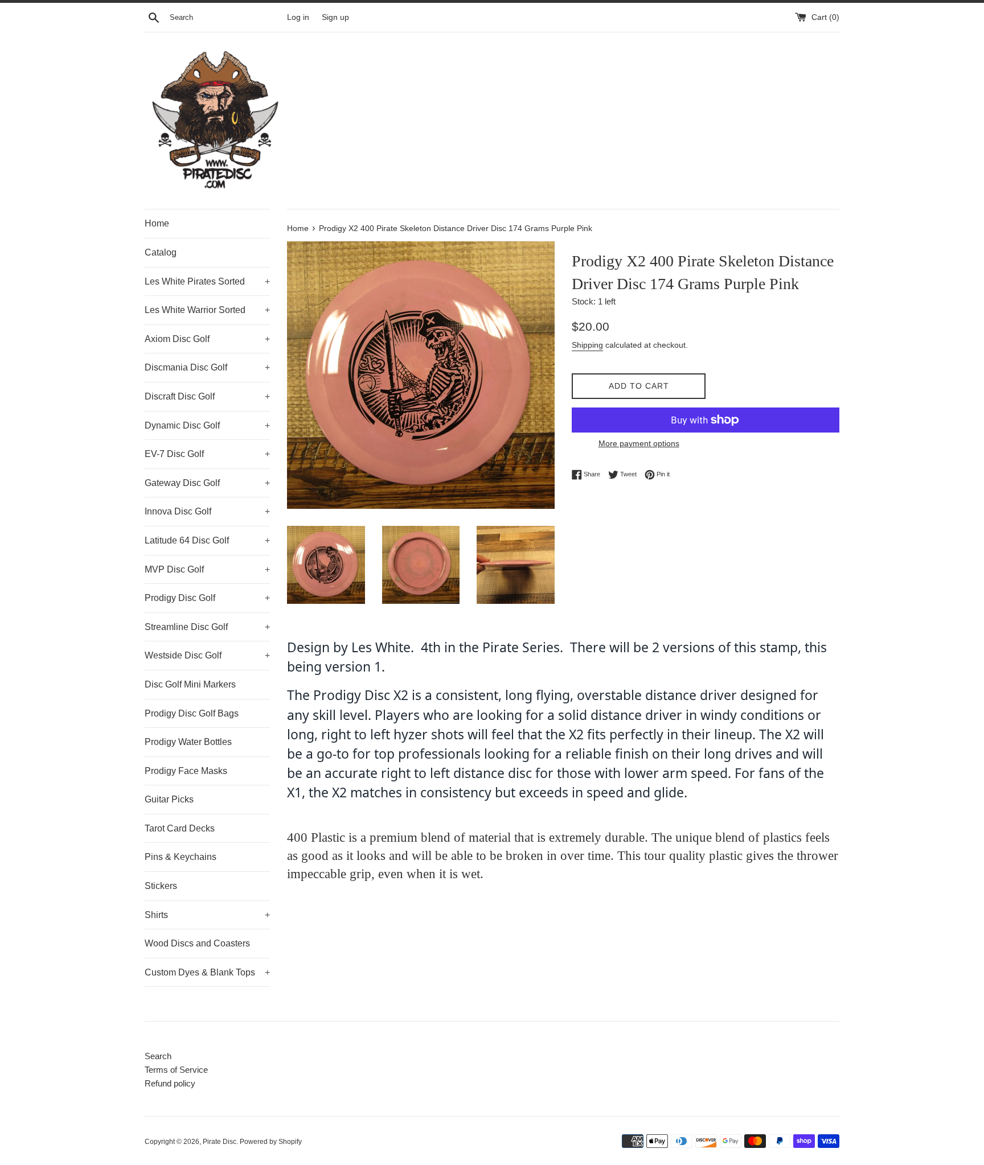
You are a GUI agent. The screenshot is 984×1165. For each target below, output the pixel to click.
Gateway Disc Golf (207, 483)
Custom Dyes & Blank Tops (207, 972)
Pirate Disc (219, 1142)
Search (158, 1056)
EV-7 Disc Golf (207, 454)
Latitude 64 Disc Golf (207, 540)
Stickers (161, 886)
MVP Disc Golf (207, 569)
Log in (298, 17)
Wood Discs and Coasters (197, 943)
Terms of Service (176, 1070)
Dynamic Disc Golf (207, 425)
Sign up (335, 17)
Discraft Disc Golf (207, 396)
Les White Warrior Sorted (207, 310)
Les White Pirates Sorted (207, 281)
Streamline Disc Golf (207, 627)
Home (157, 223)
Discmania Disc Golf (207, 367)
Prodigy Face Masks (186, 771)
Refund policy (170, 1083)
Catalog (161, 252)
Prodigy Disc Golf (207, 598)
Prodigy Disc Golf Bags (192, 713)
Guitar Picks (169, 799)
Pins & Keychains (180, 857)
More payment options (638, 443)
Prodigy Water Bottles (188, 742)
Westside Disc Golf (207, 655)
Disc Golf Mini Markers (190, 684)
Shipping (587, 344)
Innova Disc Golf (207, 511)
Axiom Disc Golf (207, 339)
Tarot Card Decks (180, 828)
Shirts (207, 915)
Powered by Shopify (271, 1142)
